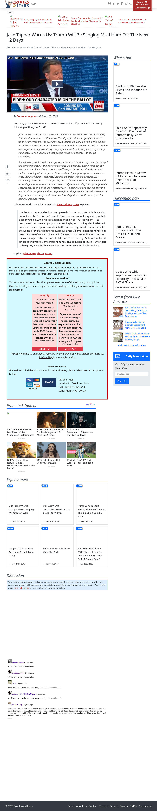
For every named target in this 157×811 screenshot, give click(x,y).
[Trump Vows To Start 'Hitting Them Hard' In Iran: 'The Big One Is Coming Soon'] (92, 493)
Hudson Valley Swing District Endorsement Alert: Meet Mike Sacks (135, 325)
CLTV (34, 3)
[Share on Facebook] (7, 166)
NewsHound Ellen (122, 188)
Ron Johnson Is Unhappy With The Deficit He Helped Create (128, 232)
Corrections (145, 806)
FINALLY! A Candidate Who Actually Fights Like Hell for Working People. (137, 336)
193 (43, 486)
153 (78, 486)
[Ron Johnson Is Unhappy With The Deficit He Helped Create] (132, 213)
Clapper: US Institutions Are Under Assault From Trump (21, 552)
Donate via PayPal (49, 382)
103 (116, 150)
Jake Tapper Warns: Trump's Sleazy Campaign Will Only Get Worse (22, 509)
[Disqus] (57, 688)
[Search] (130, 4)
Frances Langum (26, 116)
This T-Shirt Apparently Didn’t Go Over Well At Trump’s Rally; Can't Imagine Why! (131, 133)
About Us (81, 806)
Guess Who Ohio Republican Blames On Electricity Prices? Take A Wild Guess (131, 277)
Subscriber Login (142, 8)
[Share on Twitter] (7, 173)
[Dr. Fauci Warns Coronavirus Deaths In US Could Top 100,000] (57, 493)
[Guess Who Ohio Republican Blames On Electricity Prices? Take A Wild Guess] (132, 258)
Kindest (33, 388)
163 (43, 528)
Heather (118, 98)
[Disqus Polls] (57, 623)
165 (8, 180)
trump (48, 253)
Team (71, 806)
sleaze (40, 253)
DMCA (133, 806)
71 (116, 64)
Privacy (124, 806)
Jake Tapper (29, 253)
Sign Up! (122, 381)
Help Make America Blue (132, 345)
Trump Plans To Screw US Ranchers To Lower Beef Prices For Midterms (130, 178)
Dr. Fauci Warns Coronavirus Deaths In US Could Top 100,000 (56, 509)
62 (116, 204)
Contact (93, 806)
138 (9, 528)
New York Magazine (68, 204)
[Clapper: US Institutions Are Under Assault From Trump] (23, 536)
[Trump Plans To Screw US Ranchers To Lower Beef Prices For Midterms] (132, 159)
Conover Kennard (122, 143)
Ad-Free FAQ (45, 357)
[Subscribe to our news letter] (126, 4)
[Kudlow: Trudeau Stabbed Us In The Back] (57, 536)
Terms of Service (21, 588)
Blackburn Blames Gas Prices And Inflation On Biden (131, 89)
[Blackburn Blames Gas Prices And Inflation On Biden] (132, 72)
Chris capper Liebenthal (125, 242)
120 (78, 528)
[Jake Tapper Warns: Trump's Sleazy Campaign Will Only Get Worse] (23, 493)
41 (116, 249)
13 (9, 486)
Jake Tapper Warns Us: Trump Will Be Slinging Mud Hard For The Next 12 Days (78, 37)
